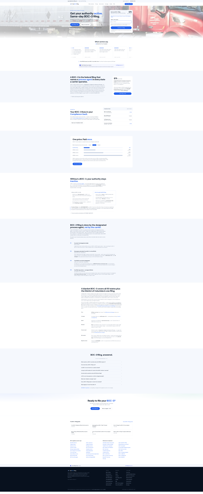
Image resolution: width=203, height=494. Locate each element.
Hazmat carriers (73, 445)
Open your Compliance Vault (77, 122)
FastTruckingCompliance (96, 489)
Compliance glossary (106, 450)
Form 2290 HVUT (109, 479)
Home (117, 472)
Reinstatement (108, 484)
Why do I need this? (85, 24)
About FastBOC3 (122, 457)
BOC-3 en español (122, 445)
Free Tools (128, 472)
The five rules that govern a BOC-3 (77, 96)
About (117, 474)
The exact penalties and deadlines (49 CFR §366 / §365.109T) (82, 213)
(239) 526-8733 (132, 1)
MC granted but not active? (124, 444)
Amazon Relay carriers (74, 453)
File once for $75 (77, 163)
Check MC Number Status (130, 474)
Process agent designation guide (124, 447)
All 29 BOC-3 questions (85, 387)
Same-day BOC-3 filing (123, 442)
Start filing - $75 (75, 24)
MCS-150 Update (109, 477)
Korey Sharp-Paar (102, 358)
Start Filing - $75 (119, 477)
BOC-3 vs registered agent (123, 452)
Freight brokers (73, 444)
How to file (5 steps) (89, 455)
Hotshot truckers (73, 447)
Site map (104, 458)
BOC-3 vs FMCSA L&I (122, 455)
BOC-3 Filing (108, 472)
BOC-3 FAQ (121, 450)
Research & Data (129, 477)
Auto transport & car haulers (75, 450)
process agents (81, 183)
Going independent (89, 450)
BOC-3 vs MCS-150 (106, 453)
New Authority (108, 474)
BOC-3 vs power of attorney (108, 455)
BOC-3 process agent (74, 457)
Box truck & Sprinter (89, 447)
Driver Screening (109, 483)
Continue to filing (121, 27)
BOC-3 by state (105, 449)
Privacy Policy (128, 481)
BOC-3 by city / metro (123, 449)
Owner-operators (89, 442)
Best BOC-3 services (106, 457)
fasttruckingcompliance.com (79, 118)
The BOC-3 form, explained (107, 445)
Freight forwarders (89, 444)
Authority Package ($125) (90, 457)
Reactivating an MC (73, 455)
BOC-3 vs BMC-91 (122, 453)
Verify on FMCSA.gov (124, 90)
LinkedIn (104, 489)
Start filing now (95, 408)
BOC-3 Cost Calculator (130, 475)
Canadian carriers (89, 449)
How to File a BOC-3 (119, 484)
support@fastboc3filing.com (72, 1)
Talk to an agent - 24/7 (106, 408)
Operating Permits (109, 481)
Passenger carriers (89, 445)
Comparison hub (106, 452)
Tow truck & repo (73, 452)
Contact (117, 475)
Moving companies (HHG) (74, 449)
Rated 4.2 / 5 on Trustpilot (102, 43)
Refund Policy (128, 483)
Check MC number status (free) (108, 442)
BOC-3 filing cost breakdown (108, 447)
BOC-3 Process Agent (119, 483)
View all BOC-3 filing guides (128, 421)
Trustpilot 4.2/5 (98, 27)
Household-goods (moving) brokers (92, 453)
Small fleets (88, 452)
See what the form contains (99, 332)
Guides (117, 479)
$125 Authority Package (109, 312)
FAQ (116, 481)
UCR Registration (109, 475)
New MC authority (73, 442)
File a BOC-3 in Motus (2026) (108, 444)
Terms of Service (129, 479)
